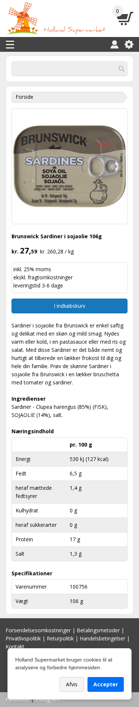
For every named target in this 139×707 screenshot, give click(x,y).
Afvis (71, 684)
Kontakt (15, 646)
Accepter (105, 684)
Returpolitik (60, 638)
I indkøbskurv (69, 305)
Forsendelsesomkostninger (38, 630)
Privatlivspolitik (23, 638)
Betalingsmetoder (98, 630)
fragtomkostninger (50, 277)
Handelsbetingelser (102, 638)
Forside (24, 96)
